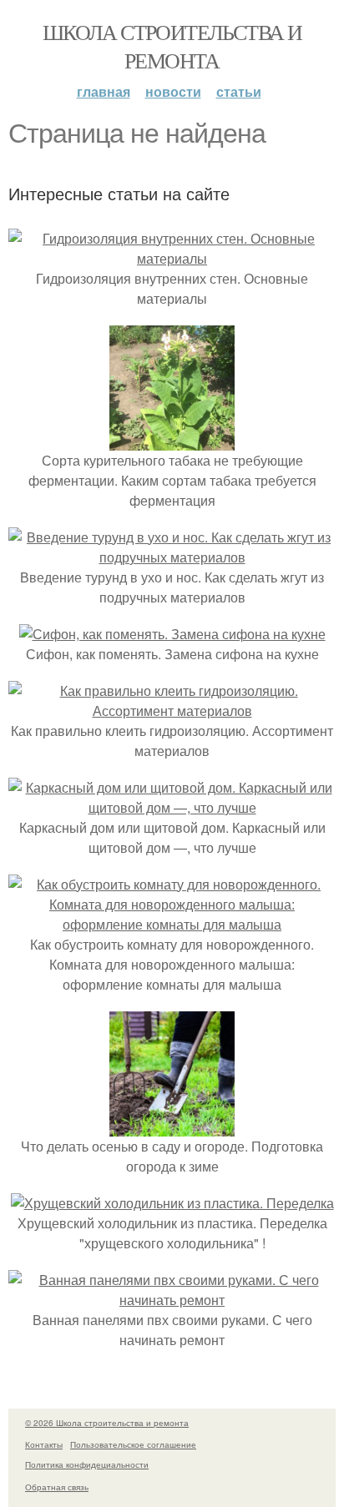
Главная (103, 91)
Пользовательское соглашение (133, 1444)
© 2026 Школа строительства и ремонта (107, 1423)
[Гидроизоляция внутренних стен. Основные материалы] (172, 258)
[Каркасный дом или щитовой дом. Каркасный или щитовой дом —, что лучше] (172, 807)
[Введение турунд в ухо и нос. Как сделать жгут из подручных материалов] (172, 557)
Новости (173, 91)
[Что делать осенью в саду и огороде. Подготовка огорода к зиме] (172, 1126)
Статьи (238, 91)
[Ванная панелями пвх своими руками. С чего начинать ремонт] (172, 1299)
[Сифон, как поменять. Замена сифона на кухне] (172, 633)
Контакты (44, 1444)
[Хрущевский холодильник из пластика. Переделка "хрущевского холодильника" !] (172, 1202)
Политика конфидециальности (87, 1464)
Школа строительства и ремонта (172, 46)
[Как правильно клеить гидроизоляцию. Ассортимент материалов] (172, 710)
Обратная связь (57, 1487)
